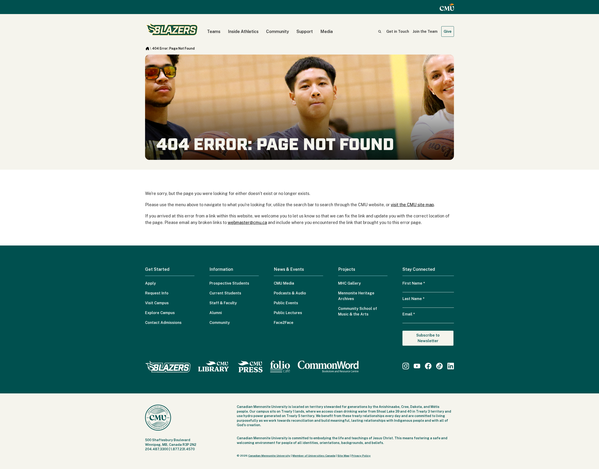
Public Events (286, 303)
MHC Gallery (349, 283)
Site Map (343, 455)
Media (326, 31)
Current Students (225, 293)
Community (277, 31)
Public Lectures (288, 313)
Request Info (156, 293)
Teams (213, 31)
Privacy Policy (361, 455)
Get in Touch (397, 31)
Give (448, 31)
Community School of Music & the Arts (357, 311)
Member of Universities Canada (313, 455)
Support (304, 31)
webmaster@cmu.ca (247, 222)
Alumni (215, 313)
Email (408, 314)
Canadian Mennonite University (269, 455)
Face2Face (283, 322)
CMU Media (284, 283)
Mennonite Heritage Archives (356, 296)
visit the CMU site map (412, 204)
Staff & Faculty (223, 303)
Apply (150, 283)
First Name (413, 283)
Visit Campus (157, 303)
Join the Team (425, 31)
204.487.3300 (156, 449)
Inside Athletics (243, 31)
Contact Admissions (163, 322)
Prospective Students (229, 283)
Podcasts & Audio (290, 293)
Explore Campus (160, 313)
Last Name (413, 299)
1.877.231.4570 (183, 449)
